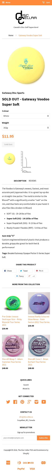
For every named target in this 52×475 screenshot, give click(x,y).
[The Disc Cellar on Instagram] (36, 403)
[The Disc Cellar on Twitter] (8, 403)
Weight (5, 122)
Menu (7, 2)
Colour (5, 111)
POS (31, 450)
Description (20, 181)
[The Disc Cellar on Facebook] (15, 403)
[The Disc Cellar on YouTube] (44, 403)
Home (10, 35)
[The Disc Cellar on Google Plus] (29, 403)
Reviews (32, 181)
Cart (48, 2)
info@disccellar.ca (26, 417)
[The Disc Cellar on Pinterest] (22, 403)
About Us (26, 388)
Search (26, 385)
